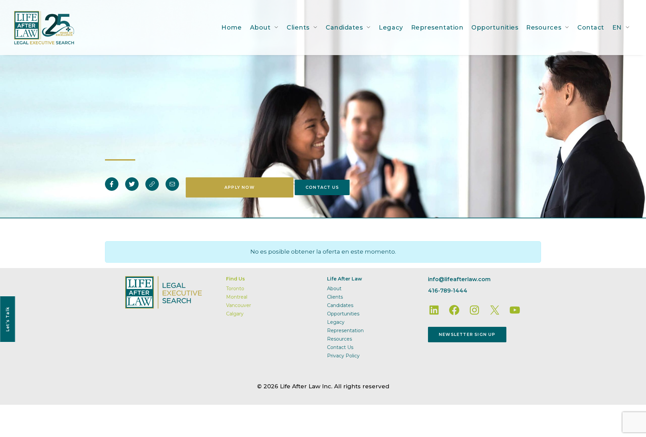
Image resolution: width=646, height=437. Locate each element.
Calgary (235, 314)
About (260, 27)
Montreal (236, 297)
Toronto (235, 289)
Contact (590, 27)
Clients (298, 27)
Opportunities (494, 27)
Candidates (344, 27)
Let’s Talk (7, 319)
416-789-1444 (447, 291)
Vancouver (238, 305)
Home (231, 27)
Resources (543, 27)
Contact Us (322, 187)
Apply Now (239, 187)
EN (617, 27)
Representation (437, 27)
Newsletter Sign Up (467, 334)
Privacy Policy (343, 356)
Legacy (391, 27)
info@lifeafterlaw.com (459, 279)
